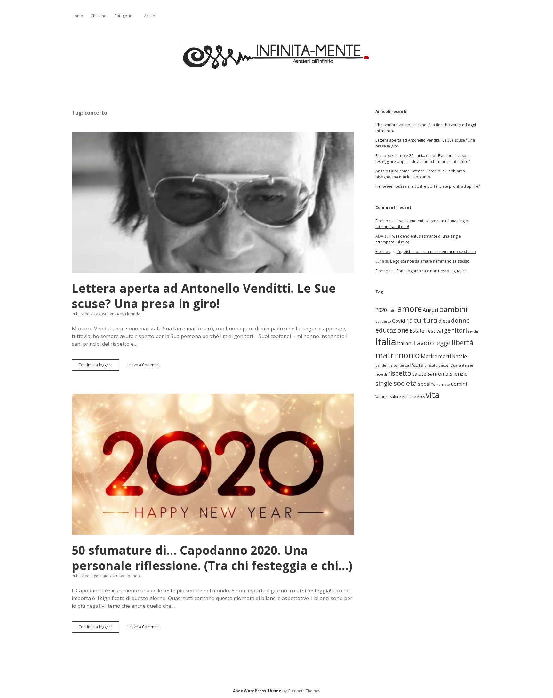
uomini (459, 384)
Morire (429, 356)
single (383, 383)
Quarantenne (461, 365)
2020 (381, 310)
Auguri (430, 310)
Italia (385, 341)
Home (77, 16)
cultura (425, 320)
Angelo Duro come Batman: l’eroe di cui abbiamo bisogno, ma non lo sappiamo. (420, 173)
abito (392, 310)
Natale (459, 356)
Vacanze (382, 396)
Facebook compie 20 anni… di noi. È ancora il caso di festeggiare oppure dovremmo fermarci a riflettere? (423, 158)
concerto (383, 321)
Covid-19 (402, 321)
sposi (424, 384)
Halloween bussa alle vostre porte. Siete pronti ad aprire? (427, 186)
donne (460, 320)
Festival (434, 331)
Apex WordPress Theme (257, 691)
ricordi (381, 374)
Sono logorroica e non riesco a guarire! (432, 271)
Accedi (150, 16)
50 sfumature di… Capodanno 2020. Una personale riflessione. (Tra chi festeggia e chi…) (213, 464)
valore (395, 396)
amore (409, 308)
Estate (417, 331)
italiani (405, 343)
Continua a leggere (97, 366)
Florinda (382, 221)
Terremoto (440, 384)
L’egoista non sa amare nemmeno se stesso (436, 251)
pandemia (384, 365)
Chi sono (99, 16)
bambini (453, 309)
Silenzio (458, 373)
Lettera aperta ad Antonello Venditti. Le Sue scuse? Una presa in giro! (213, 202)
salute (419, 373)
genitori (455, 330)
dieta (444, 321)
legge (443, 342)
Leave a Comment (143, 365)
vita (432, 394)
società (405, 383)
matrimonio (397, 355)
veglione (409, 396)
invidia (473, 331)
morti (444, 356)
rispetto (399, 373)
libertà (463, 342)
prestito (430, 365)
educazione (392, 330)
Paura (416, 364)
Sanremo (437, 373)
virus (421, 396)
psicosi (443, 365)
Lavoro (423, 342)
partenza (401, 365)
